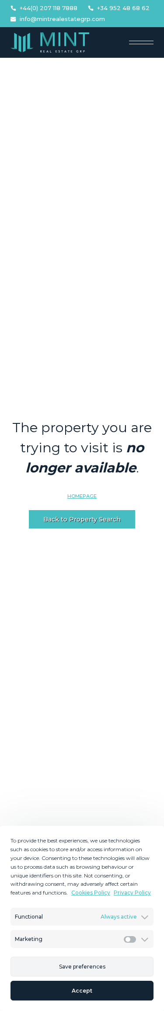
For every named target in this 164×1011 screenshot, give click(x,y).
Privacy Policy (132, 892)
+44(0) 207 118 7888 (48, 8)
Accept (82, 990)
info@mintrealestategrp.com (62, 19)
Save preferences (82, 966)
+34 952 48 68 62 (123, 8)
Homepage (82, 496)
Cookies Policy (90, 892)
